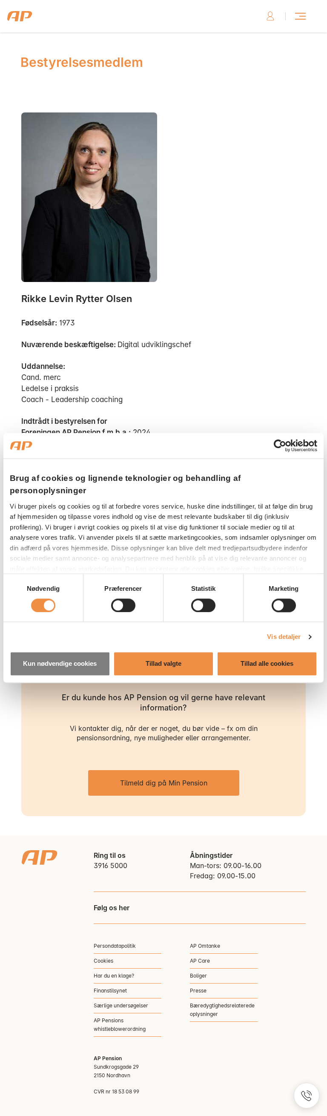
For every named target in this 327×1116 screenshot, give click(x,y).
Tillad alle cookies (267, 663)
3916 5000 (110, 865)
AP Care (200, 961)
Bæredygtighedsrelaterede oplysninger (222, 1009)
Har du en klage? (114, 975)
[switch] (123, 605)
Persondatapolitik (115, 946)
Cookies (103, 961)
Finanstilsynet (110, 990)
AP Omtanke (205, 946)
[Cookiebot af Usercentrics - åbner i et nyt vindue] (280, 445)
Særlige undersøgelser (121, 1005)
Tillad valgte (163, 663)
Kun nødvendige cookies (60, 663)
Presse (198, 990)
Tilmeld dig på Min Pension (163, 783)
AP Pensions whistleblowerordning (120, 1024)
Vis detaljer (284, 636)
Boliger (198, 975)
